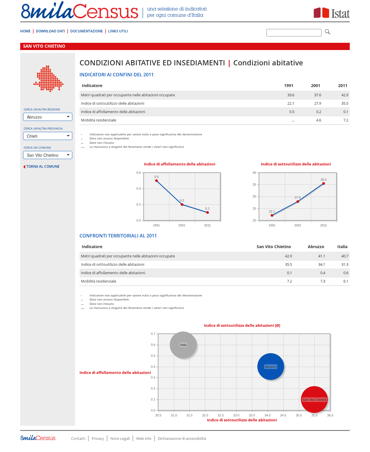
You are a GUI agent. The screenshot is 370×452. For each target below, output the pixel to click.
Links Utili (118, 31)
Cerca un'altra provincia (43, 128)
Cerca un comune (37, 147)
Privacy (98, 438)
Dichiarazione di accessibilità (182, 438)
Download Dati (50, 31)
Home (25, 31)
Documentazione (86, 31)
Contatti (78, 438)
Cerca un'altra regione (42, 109)
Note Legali (120, 438)
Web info (143, 438)
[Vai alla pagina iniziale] (114, 15)
